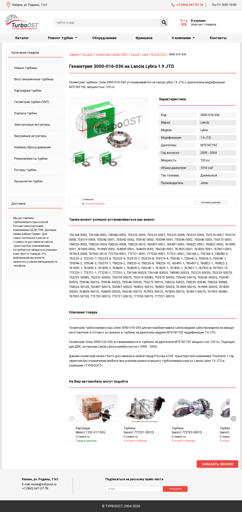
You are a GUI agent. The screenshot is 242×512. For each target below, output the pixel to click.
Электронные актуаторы (32, 124)
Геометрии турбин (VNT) (31, 102)
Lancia (135, 54)
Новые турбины (25, 68)
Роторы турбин (25, 170)
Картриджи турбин (27, 90)
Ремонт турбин (60, 38)
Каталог (22, 38)
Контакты (218, 38)
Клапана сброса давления (32, 147)
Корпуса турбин (25, 113)
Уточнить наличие (210, 202)
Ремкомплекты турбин (30, 158)
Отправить (175, 488)
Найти (164, 23)
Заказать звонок (217, 464)
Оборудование (104, 38)
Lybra (145, 54)
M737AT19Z (158, 54)
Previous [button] (72, 419)
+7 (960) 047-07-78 (189, 5)
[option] (108, 123)
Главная (74, 54)
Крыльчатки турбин (28, 181)
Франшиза (144, 38)
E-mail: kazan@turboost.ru (39, 484)
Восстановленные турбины (34, 79)
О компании (181, 38)
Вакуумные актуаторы (30, 136)
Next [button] (233, 419)
